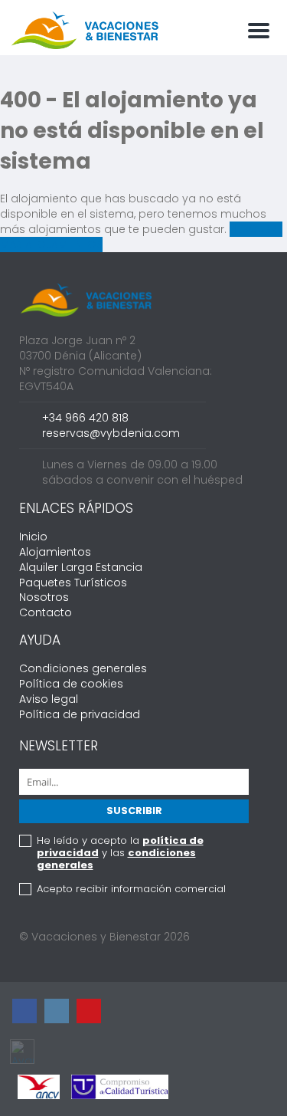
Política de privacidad (79, 714)
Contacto (45, 612)
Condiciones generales (83, 668)
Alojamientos (55, 552)
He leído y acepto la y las (120, 853)
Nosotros (44, 597)
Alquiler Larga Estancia (80, 567)
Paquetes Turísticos (73, 582)
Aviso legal (48, 699)
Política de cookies (71, 683)
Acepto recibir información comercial (131, 889)
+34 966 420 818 (85, 417)
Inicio (33, 536)
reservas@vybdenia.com (111, 433)
